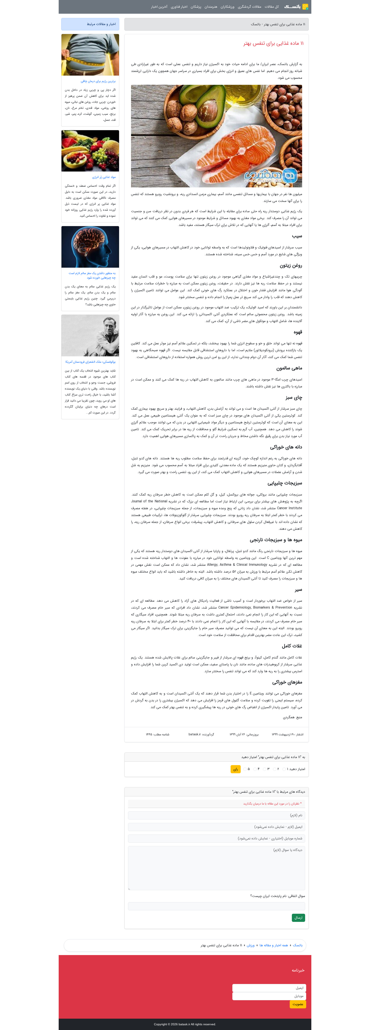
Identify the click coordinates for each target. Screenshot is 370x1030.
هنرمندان (211, 6)
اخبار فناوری (179, 6)
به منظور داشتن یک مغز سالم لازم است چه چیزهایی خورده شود (92, 275)
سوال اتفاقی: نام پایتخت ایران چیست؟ (277, 896)
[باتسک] (296, 7)
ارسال (298, 917)
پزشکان (196, 6)
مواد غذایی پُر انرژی (104, 177)
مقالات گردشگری (249, 6)
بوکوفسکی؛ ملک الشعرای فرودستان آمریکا (91, 362)
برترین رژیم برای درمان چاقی (98, 81)
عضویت (297, 1004)
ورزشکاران (227, 6)
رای (235, 769)
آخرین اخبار (159, 6)
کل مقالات (272, 6)
